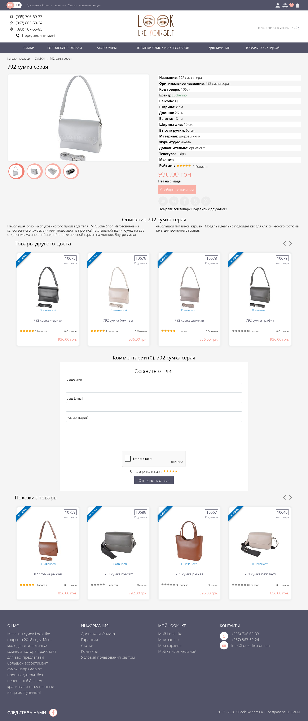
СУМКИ (28, 48)
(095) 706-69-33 (29, 16)
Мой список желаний (177, 651)
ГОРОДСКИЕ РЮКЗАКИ (64, 48)
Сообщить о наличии (177, 189)
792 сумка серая (60, 58)
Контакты (85, 5)
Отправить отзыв (154, 480)
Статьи (72, 5)
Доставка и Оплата (39, 5)
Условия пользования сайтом (108, 657)
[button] (145, 78)
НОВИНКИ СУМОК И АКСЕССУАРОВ (162, 48)
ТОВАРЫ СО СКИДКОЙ (263, 48)
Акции (97, 5)
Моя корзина (170, 645)
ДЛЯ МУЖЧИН (219, 48)
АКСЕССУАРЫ (107, 48)
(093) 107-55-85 (29, 29)
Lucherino (179, 95)
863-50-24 (245, 639)
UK (18, 5)
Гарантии (60, 5)
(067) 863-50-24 (29, 23)
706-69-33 (245, 633)
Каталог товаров (18, 58)
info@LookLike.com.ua (250, 645)
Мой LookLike (170, 633)
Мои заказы (168, 639)
